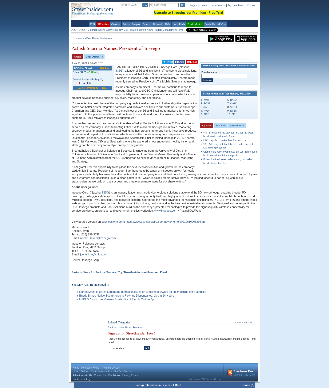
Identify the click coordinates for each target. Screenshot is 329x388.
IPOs (167, 24)
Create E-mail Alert (243, 322)
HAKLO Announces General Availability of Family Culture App (117, 299)
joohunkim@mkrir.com (94, 254)
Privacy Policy (130, 375)
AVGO (233, 103)
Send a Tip (210, 24)
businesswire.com (112, 221)
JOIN (92, 24)
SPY (206, 114)
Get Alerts (106, 68)
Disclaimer (114, 375)
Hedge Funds (179, 24)
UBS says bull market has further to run (225, 140)
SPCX (233, 107)
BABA (233, 99)
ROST (207, 103)
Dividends (158, 24)
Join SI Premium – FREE (92, 87)
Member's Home (90, 367)
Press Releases (102, 38)
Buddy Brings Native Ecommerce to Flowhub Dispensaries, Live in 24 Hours (126, 295)
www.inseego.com (165, 210)
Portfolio (251, 5)
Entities (85, 371)
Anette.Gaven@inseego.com (98, 238)
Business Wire (82, 38)
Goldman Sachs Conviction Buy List (108, 29)
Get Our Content (123, 371)
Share (181, 62)
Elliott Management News (169, 29)
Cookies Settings (82, 379)
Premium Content (110, 367)
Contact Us (100, 375)
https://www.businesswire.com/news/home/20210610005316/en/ (165, 221)
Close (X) (248, 384)
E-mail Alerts (218, 5)
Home (203, 5)
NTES (233, 110)
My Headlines (235, 5)
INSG (118, 70)
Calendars (115, 24)
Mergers (136, 24)
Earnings (147, 24)
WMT (206, 99)
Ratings (126, 24)
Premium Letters (195, 24)
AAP (205, 107)
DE (233, 114)
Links (76, 371)
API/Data (221, 24)
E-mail (193, 62)
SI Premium (103, 24)
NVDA (207, 110)
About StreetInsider (101, 371)
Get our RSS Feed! (244, 373)
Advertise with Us (82, 375)
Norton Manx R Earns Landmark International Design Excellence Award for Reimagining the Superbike (142, 291)
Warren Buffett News (141, 29)
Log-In (193, 5)
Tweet (169, 62)
